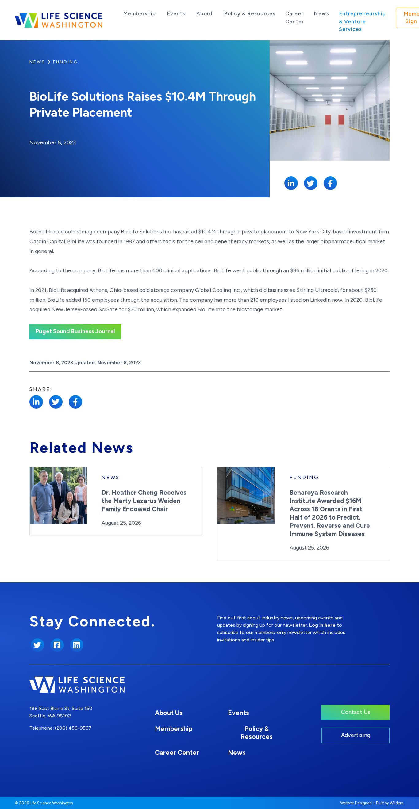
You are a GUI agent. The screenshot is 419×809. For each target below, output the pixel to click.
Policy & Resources (249, 13)
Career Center (294, 17)
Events (176, 13)
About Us (169, 712)
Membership (139, 13)
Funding (65, 62)
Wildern (396, 803)
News (321, 13)
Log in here (322, 625)
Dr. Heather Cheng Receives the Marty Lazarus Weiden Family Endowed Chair (144, 501)
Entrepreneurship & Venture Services (362, 21)
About (204, 13)
